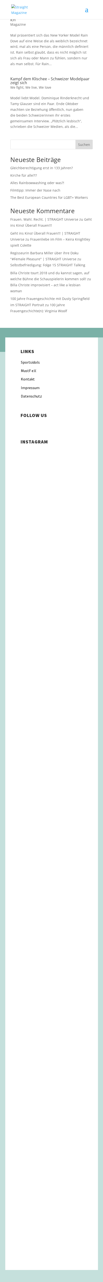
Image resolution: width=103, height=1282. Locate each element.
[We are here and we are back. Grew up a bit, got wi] (51, 1003)
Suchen (84, 144)
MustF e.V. (28, 370)
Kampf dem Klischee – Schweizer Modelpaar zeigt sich (50, 80)
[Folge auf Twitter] (43, 426)
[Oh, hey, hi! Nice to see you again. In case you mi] (51, 1175)
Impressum (30, 387)
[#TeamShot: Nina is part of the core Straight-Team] (51, 786)
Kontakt (28, 379)
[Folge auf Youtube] (53, 426)
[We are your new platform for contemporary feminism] (51, 860)
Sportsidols (30, 362)
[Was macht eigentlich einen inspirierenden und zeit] (51, 649)
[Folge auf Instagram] (24, 426)
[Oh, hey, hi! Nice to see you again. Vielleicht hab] (51, 1112)
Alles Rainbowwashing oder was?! (37, 182)
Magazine (18, 24)
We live (31, 87)
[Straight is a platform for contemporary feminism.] (51, 935)
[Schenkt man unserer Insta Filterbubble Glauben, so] (51, 557)
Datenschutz (31, 396)
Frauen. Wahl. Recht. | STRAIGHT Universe (44, 219)
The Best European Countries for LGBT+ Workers (49, 197)
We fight (16, 87)
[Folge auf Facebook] (34, 426)
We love (45, 87)
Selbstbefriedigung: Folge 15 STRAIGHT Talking (47, 265)
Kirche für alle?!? (23, 175)
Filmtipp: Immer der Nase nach (35, 190)
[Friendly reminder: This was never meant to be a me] (51, 689)
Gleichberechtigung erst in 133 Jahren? (41, 168)
